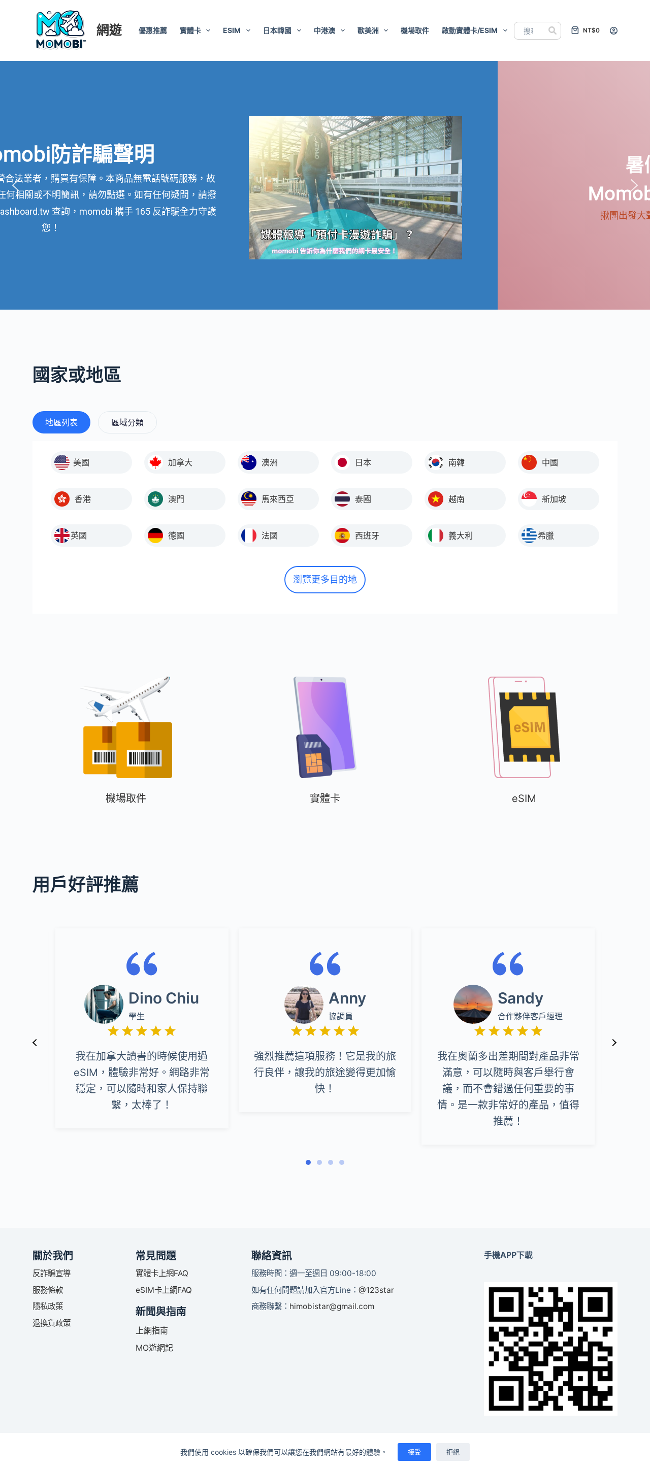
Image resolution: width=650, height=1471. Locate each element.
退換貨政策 (51, 1323)
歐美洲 (368, 30)
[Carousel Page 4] (341, 1162)
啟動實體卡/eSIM (470, 30)
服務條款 (47, 1290)
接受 (414, 1452)
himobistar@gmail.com (331, 1306)
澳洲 (270, 462)
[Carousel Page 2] (319, 1162)
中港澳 (324, 30)
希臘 (546, 535)
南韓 (456, 462)
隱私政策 (47, 1306)
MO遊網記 (154, 1348)
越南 (456, 499)
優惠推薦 (153, 30)
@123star (376, 1290)
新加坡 (554, 499)
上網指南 (152, 1330)
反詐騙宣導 (51, 1273)
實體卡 (190, 30)
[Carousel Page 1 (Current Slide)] (308, 1162)
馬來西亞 (278, 499)
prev (35, 1042)
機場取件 (415, 30)
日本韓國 (277, 30)
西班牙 (367, 535)
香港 (83, 499)
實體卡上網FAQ (162, 1273)
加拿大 (180, 462)
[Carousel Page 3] (330, 1162)
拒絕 (453, 1452)
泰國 (363, 499)
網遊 (109, 30)
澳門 (176, 499)
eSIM (232, 30)
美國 (81, 462)
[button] (16, 185)
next (613, 1042)
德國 (176, 535)
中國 (550, 462)
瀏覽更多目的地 (325, 579)
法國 (270, 535)
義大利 (460, 535)
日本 (363, 462)
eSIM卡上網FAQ (164, 1290)
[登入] (614, 31)
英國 (79, 535)
